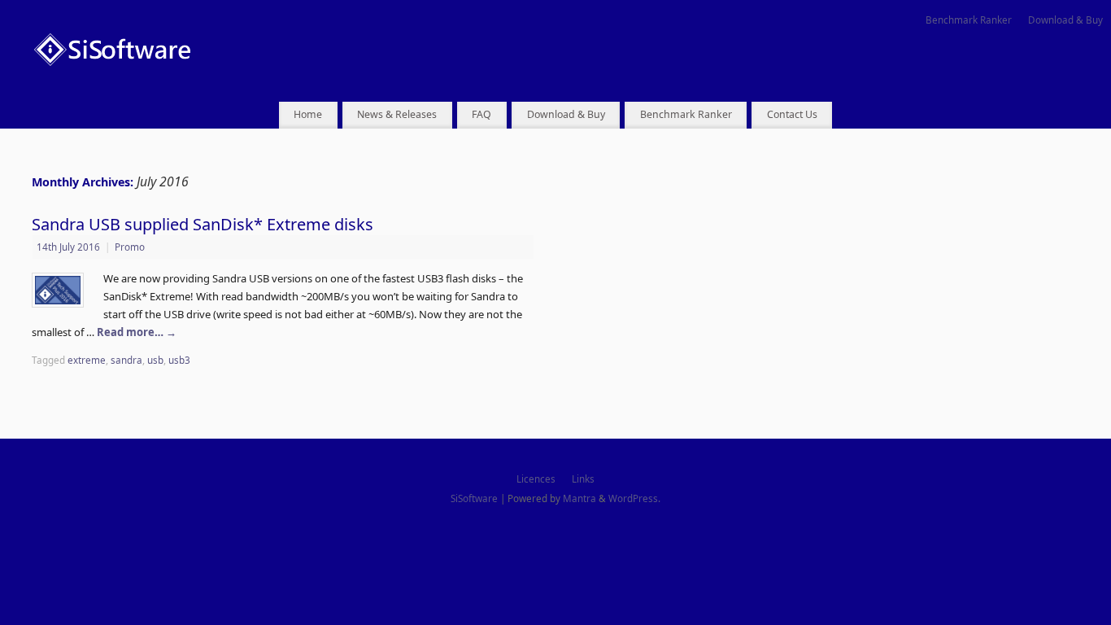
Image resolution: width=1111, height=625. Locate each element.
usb (155, 359)
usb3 (179, 359)
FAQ (481, 114)
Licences (536, 478)
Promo (130, 246)
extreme (87, 359)
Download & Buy (1065, 19)
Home (308, 114)
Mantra (579, 498)
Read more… (136, 332)
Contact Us (792, 114)
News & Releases (397, 114)
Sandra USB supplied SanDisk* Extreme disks (202, 224)
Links (583, 478)
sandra (126, 359)
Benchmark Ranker (969, 19)
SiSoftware (474, 498)
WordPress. (634, 498)
